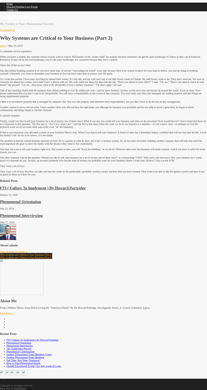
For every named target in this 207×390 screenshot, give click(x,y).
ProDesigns (20, 388)
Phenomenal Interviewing (21, 215)
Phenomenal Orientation (20, 202)
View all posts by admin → (14, 251)
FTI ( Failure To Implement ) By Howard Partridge (43, 188)
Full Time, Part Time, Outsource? (23, 360)
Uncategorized (7, 30)
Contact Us (12, 9)
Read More (7, 313)
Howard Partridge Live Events (22, 6)
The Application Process (18, 348)
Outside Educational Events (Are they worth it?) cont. (33, 366)
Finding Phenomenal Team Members (25, 357)
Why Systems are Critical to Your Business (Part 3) (26, 257)
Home (9, 4)
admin (3, 45)
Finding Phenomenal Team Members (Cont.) (29, 354)
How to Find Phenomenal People (23, 363)
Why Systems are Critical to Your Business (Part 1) (26, 254)
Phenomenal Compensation (20, 351)
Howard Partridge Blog (19, 17)
